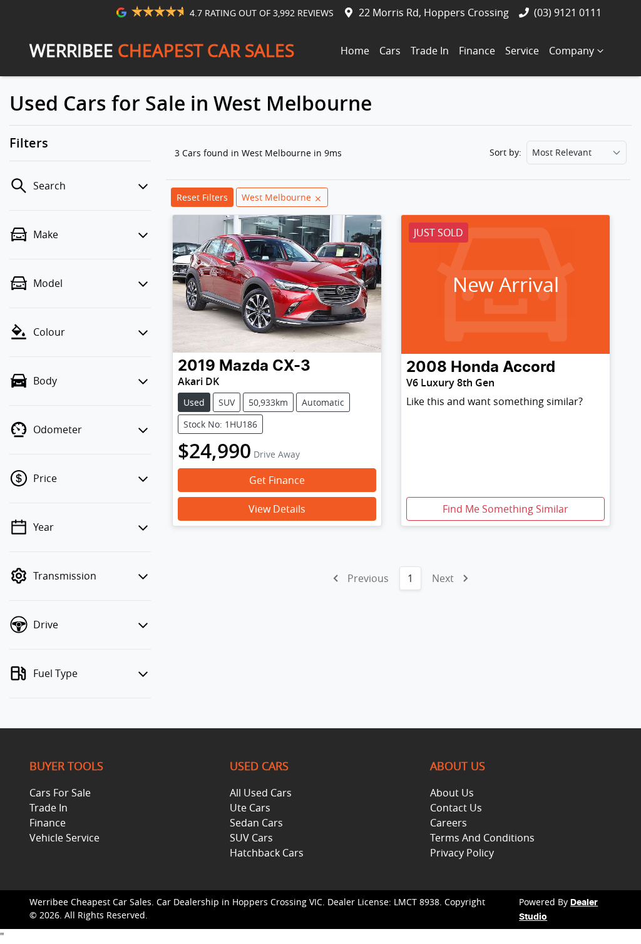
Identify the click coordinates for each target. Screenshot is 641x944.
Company (571, 51)
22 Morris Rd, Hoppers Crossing (434, 12)
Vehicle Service (64, 838)
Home (355, 51)
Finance (477, 51)
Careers (448, 823)
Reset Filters (202, 197)
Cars (390, 51)
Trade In (430, 51)
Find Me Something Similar (505, 509)
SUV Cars (251, 838)
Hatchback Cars (267, 853)
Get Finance (277, 480)
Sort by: (505, 152)
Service (522, 51)
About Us (452, 793)
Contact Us (456, 808)
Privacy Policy (462, 853)
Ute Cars (250, 808)
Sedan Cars (256, 823)
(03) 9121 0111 (568, 12)
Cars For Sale (60, 793)
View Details (277, 509)
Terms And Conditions (482, 838)
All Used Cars (261, 793)
